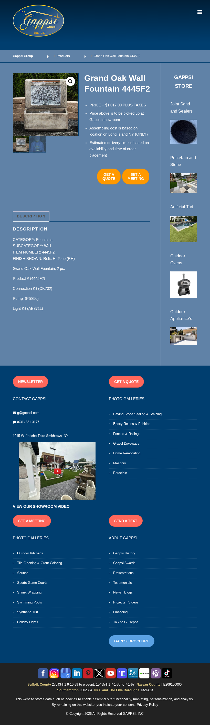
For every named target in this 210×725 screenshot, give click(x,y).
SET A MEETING (136, 176)
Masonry (119, 463)
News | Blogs (123, 592)
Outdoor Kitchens (30, 553)
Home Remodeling (126, 453)
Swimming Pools (29, 602)
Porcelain (120, 473)
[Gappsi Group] (38, 20)
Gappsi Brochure (131, 641)
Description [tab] (31, 216)
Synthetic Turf (27, 612)
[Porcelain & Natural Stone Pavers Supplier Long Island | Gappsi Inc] (183, 183)
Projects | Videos (126, 602)
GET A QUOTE (108, 176)
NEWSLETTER (30, 382)
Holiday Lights (27, 622)
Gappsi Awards (124, 563)
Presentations (123, 573)
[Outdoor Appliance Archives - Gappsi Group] (183, 336)
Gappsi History (124, 553)
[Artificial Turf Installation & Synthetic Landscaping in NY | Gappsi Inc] (183, 228)
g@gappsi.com (28, 413)
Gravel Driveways (126, 443)
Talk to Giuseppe (125, 622)
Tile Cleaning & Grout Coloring (39, 563)
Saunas (22, 573)
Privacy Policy (147, 705)
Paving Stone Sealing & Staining (137, 414)
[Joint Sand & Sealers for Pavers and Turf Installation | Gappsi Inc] (183, 131)
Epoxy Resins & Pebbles (131, 424)
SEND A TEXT (125, 521)
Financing (120, 612)
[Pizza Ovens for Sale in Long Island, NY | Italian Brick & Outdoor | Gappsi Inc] (183, 284)
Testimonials (122, 583)
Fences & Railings (126, 434)
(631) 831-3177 (28, 422)
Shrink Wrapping (29, 592)
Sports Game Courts (32, 583)
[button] (70, 81)
